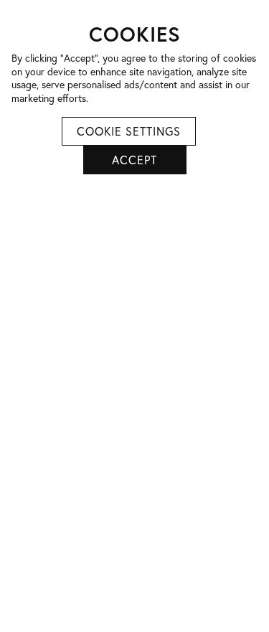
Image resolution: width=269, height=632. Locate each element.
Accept (134, 159)
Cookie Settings (129, 130)
